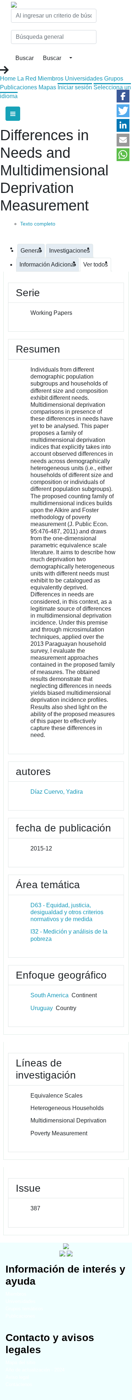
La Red (26, 78)
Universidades (84, 78)
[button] (123, 96)
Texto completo (37, 224)
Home (8, 78)
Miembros (50, 78)
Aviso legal (17, 1377)
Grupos (113, 78)
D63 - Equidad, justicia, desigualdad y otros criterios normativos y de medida (66, 912)
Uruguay (41, 1008)
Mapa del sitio (20, 1362)
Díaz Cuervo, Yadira (56, 792)
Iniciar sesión (75, 87)
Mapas (47, 87)
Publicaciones (18, 87)
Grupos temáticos (24, 1308)
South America (49, 995)
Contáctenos (19, 1384)
